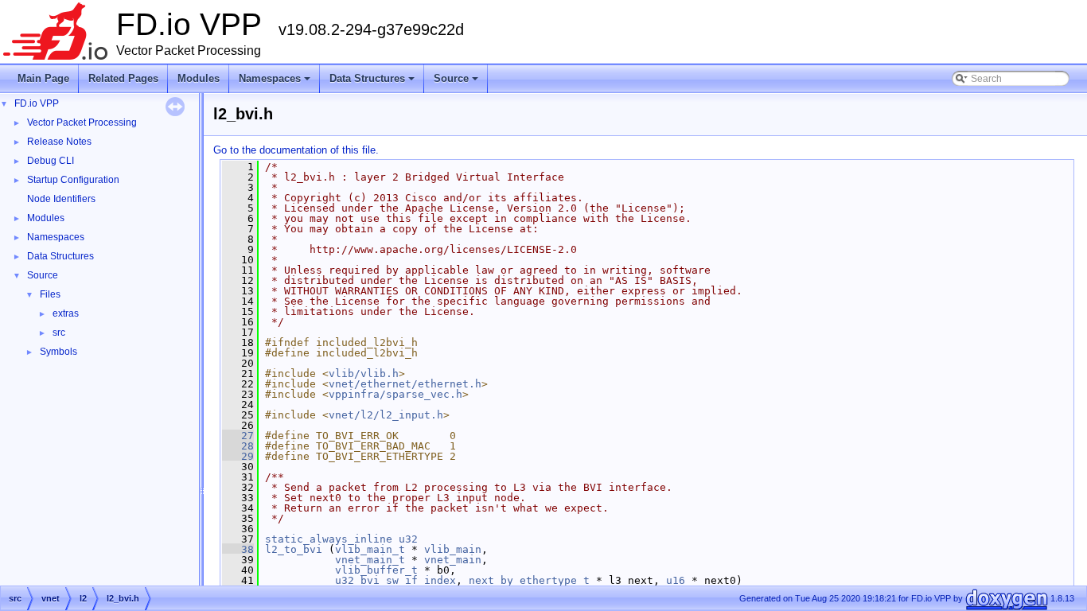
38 (238, 549)
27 (238, 436)
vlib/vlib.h (364, 373)
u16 (675, 580)
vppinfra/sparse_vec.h (395, 394)
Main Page (43, 78)
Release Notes (59, 141)
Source (457, 82)
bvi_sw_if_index (408, 580)
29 (238, 456)
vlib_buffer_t (376, 570)
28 (238, 446)
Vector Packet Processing (82, 122)
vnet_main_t (370, 560)
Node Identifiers (61, 198)
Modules (198, 78)
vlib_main (452, 549)
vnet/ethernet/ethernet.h (405, 384)
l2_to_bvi (293, 549)
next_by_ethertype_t (529, 580)
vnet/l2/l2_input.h (386, 415)
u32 (408, 539)
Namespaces (276, 82)
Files (50, 294)
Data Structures (373, 82)
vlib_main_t (370, 549)
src (59, 332)
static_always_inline (328, 539)
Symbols (58, 351)
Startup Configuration (73, 179)
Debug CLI (50, 160)
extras (66, 313)
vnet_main (452, 560)
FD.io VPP (36, 103)
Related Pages (123, 78)
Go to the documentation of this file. (296, 150)
